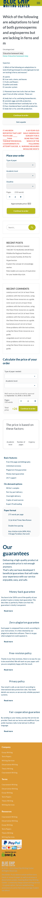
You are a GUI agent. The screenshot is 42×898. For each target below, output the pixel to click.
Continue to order (21, 115)
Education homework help (17, 56)
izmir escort (11, 303)
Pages (8, 192)
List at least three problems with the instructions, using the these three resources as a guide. (20, 295)
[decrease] (9, 196)
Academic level (12, 171)
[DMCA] (9, 854)
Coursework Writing (9, 773)
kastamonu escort (13, 324)
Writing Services (8, 760)
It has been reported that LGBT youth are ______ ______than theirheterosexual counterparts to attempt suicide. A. (12, 138)
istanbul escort (12, 313)
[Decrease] (21, 401)
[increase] (20, 196)
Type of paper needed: (13, 371)
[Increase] (35, 401)
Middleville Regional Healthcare (18, 253)
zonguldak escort (12, 338)
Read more (8, 611)
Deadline (9, 182)
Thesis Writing (7, 769)
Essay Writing (7, 752)
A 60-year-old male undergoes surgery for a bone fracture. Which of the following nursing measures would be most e (30, 139)
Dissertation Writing (10, 764)
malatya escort (12, 292)
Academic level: (12, 381)
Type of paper (11, 160)
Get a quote (21, 122)
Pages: (7, 400)
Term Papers (6, 756)
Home (5, 56)
